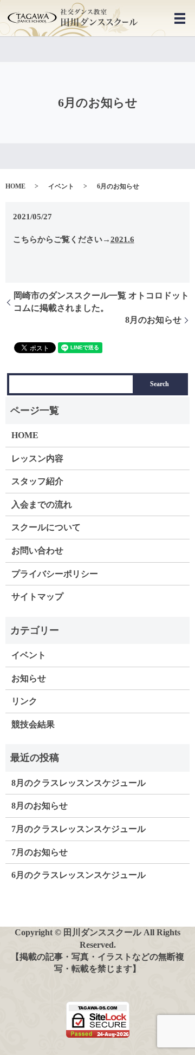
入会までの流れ (41, 504)
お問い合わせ (37, 550)
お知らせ (28, 678)
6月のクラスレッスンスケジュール (78, 875)
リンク (24, 701)
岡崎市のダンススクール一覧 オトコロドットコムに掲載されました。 (101, 301)
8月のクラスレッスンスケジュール (78, 782)
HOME (15, 186)
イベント (61, 186)
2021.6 (122, 239)
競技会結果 (33, 724)
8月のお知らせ (153, 319)
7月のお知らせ (39, 852)
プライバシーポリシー (54, 573)
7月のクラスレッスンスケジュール (78, 828)
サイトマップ (37, 596)
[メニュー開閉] (179, 18)
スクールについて (46, 527)
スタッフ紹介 (37, 481)
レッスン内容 (37, 458)
